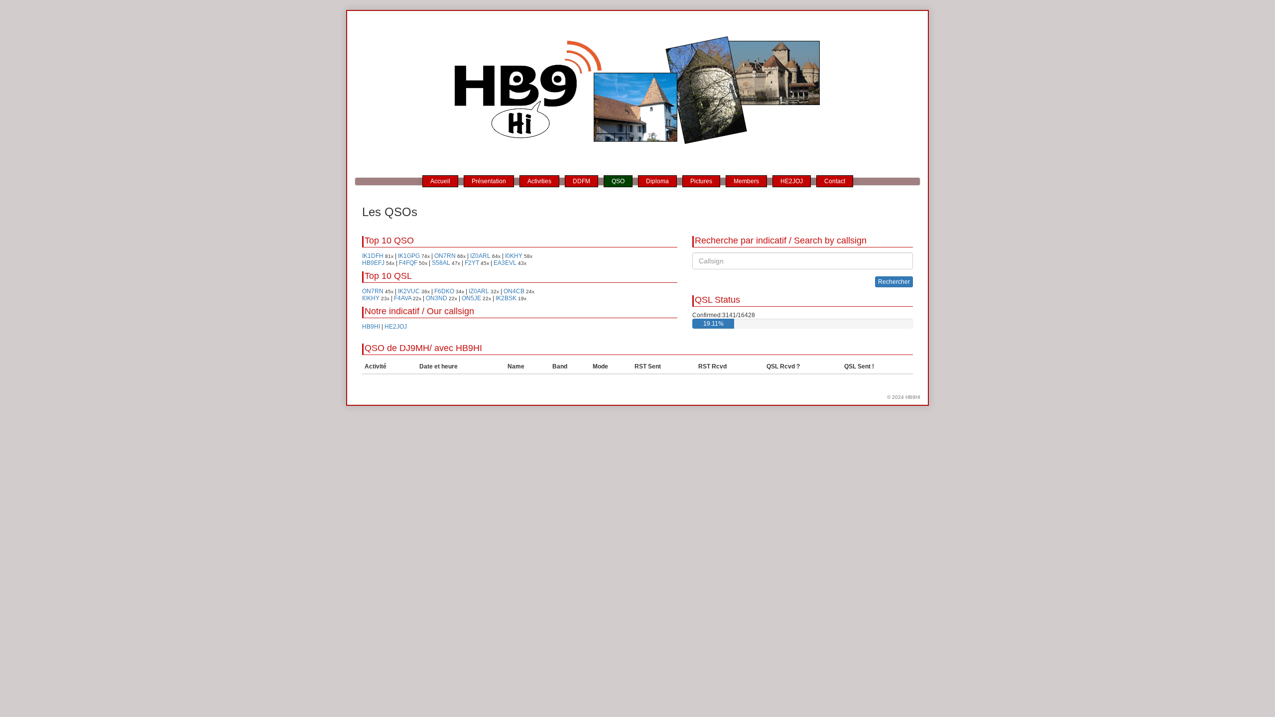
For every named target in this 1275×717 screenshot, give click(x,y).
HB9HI (371, 326)
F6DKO (444, 291)
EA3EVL (505, 262)
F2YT (472, 262)
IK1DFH (372, 255)
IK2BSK (506, 298)
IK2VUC (409, 291)
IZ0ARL (480, 255)
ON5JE (471, 298)
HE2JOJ (791, 181)
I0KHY (513, 255)
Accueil (440, 181)
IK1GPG (409, 255)
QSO (618, 181)
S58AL (441, 262)
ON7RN (445, 255)
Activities (539, 181)
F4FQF (408, 262)
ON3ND (436, 298)
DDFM (581, 181)
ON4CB (514, 291)
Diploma (657, 181)
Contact (834, 181)
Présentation (489, 181)
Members (746, 181)
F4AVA (402, 298)
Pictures (701, 181)
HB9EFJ (373, 262)
